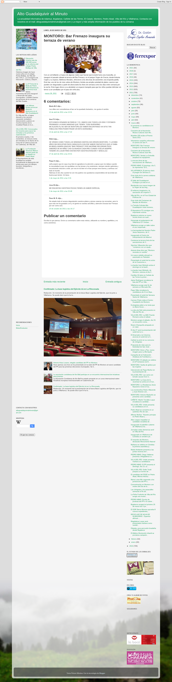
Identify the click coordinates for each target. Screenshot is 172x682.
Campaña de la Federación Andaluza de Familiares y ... (142, 356)
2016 (131, 77)
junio (133, 114)
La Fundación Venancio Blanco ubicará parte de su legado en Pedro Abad (32, 152)
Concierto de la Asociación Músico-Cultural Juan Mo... (141, 151)
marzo (133, 123)
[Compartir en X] (70, 93)
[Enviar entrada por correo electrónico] (62, 93)
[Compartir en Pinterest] (75, 93)
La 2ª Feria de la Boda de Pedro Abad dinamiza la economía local (32, 87)
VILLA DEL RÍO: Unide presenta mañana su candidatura (142, 460)
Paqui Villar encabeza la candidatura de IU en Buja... (142, 291)
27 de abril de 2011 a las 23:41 (60, 154)
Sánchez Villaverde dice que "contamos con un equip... (141, 246)
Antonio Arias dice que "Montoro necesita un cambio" (143, 251)
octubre (134, 101)
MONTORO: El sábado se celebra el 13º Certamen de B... (143, 361)
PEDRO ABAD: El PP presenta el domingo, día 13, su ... (143, 465)
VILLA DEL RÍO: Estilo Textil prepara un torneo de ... (141, 470)
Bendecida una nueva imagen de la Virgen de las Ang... (143, 186)
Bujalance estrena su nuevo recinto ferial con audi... (141, 216)
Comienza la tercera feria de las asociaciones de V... (142, 241)
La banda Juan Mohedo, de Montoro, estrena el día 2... (142, 271)
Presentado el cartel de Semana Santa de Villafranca (143, 296)
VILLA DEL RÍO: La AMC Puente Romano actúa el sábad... (143, 316)
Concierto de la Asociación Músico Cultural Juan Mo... (141, 131)
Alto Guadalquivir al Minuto (42, 13)
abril (133, 120)
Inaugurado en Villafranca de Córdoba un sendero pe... (141, 435)
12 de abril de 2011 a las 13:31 (60, 112)
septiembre (135, 104)
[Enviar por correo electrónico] (66, 93)
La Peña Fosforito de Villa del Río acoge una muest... (143, 495)
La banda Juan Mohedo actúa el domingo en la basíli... (143, 266)
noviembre (135, 98)
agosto (134, 107)
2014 (131, 83)
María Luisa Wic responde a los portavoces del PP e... (142, 480)
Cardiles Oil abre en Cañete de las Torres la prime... (142, 276)
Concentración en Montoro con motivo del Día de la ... (142, 485)
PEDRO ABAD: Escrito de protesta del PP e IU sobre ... (142, 500)
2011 (131, 92)
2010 (131, 546)
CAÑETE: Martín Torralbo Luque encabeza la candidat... (143, 401)
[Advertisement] (27, 209)
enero (133, 542)
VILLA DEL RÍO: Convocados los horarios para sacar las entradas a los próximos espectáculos (26, 132)
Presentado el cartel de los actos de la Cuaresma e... (143, 261)
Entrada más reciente (54, 281)
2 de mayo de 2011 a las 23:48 (60, 191)
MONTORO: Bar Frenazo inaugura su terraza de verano (143, 146)
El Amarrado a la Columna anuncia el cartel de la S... (141, 336)
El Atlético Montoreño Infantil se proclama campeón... (142, 534)
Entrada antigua (114, 281)
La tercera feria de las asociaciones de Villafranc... (142, 161)
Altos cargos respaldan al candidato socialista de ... (141, 421)
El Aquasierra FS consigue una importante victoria (142, 211)
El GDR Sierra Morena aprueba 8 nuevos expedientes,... (143, 510)
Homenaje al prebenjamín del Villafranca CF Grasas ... (142, 221)
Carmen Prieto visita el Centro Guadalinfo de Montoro (142, 301)
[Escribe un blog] (68, 93)
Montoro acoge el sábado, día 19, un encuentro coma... (143, 321)
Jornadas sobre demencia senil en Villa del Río (142, 431)
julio (133, 111)
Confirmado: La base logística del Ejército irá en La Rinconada (71, 289)
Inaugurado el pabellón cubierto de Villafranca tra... (142, 425)
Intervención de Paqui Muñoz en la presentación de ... (143, 371)
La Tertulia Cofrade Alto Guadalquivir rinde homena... (142, 206)
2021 (131, 68)
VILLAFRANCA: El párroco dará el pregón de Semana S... (142, 171)
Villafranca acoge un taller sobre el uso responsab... (143, 226)
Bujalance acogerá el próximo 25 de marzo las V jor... (143, 505)
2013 (131, 86)
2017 (131, 74)
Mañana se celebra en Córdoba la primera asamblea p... (142, 445)
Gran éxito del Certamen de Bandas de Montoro (141, 201)
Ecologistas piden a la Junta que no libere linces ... (143, 306)
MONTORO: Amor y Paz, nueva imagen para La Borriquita (142, 351)
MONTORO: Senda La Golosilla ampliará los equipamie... (142, 156)
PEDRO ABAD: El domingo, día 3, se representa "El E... (143, 166)
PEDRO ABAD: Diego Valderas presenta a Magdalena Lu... (142, 455)
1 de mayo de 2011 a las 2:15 (60, 178)
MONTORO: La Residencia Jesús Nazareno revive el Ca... (143, 386)
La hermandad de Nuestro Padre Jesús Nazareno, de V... (143, 231)
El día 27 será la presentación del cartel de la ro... (143, 331)
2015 (131, 80)
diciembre (135, 95)
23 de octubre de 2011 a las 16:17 (62, 209)
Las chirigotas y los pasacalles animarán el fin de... (142, 490)
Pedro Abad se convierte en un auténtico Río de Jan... (142, 411)
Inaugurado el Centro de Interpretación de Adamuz (141, 236)
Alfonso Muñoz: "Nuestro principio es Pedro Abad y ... (143, 416)
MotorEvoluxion (21, 328)
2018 (131, 71)
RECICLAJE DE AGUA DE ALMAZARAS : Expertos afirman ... (140, 516)
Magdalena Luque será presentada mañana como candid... (141, 523)
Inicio (85, 281)
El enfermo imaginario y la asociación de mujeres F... (141, 191)
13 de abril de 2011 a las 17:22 (60, 132)
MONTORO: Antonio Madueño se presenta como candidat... (143, 396)
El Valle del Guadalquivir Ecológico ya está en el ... (141, 181)
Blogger (102, 673)
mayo (133, 117)
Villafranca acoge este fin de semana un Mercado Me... (141, 286)
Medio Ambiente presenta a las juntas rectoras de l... (142, 450)
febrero (134, 539)
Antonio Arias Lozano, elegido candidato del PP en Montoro (75, 363)
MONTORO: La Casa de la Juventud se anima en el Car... (143, 381)
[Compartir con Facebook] (73, 93)
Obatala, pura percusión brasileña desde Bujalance (143, 529)
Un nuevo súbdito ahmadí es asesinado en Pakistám (141, 256)
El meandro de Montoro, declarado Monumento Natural (143, 441)
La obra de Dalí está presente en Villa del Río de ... (143, 311)
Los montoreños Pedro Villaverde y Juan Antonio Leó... (143, 391)
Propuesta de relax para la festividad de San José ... (141, 346)
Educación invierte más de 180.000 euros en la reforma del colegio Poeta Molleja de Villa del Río (27, 64)
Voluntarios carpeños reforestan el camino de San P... (142, 141)
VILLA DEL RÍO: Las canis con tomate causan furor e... (142, 376)
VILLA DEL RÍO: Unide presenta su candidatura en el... (142, 406)
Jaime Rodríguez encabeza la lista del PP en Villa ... (142, 281)
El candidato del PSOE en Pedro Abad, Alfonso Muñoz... (143, 475)
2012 (131, 89)
